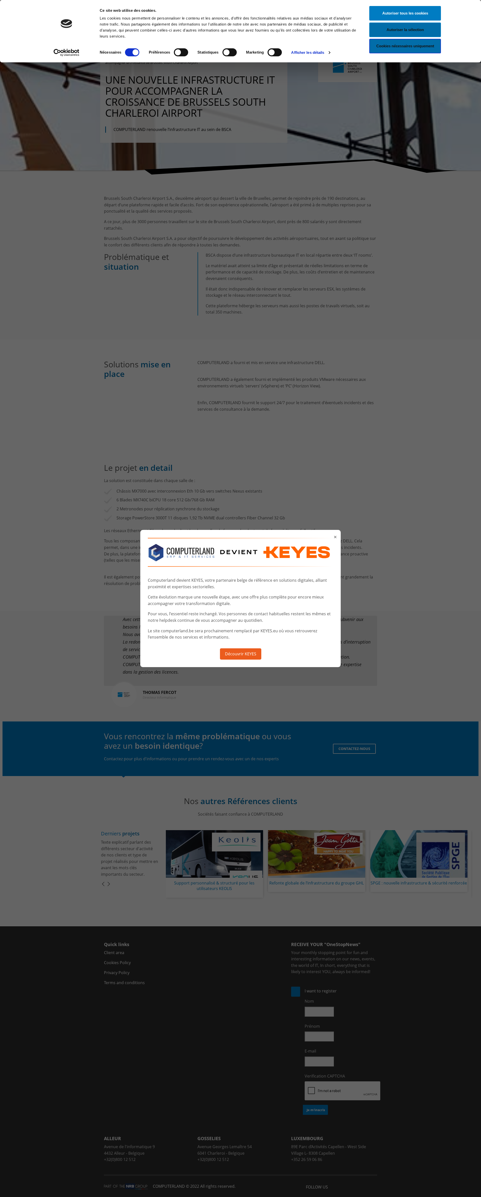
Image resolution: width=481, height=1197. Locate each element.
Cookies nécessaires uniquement (405, 46)
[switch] (181, 52)
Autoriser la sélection (405, 30)
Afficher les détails (307, 52)
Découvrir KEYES (240, 654)
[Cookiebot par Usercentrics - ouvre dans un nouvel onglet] (66, 52)
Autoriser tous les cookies (405, 13)
